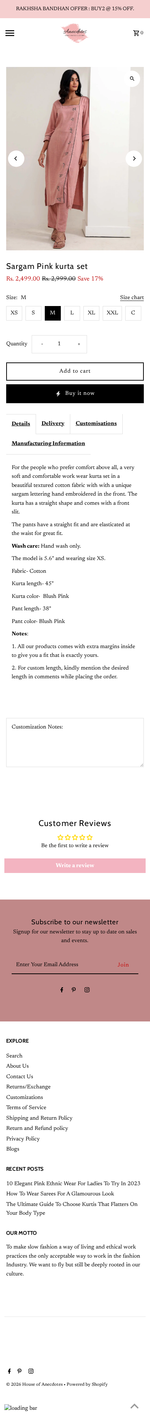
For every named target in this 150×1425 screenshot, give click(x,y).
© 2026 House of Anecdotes (35, 1384)
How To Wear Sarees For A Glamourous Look (60, 1194)
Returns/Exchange (28, 1087)
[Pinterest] (74, 991)
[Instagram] (87, 991)
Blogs (12, 1149)
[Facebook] (61, 991)
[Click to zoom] (132, 79)
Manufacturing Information (48, 443)
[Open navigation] (30, 33)
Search (14, 1056)
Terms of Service (26, 1108)
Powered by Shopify (87, 1384)
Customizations (24, 1097)
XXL (112, 313)
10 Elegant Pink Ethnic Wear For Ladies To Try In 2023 (73, 1184)
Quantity (16, 344)
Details (21, 424)
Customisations (96, 423)
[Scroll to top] (134, 1406)
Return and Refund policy (37, 1128)
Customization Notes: (37, 727)
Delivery (53, 423)
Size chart (132, 298)
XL (91, 313)
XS (14, 313)
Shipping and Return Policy (39, 1118)
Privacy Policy (23, 1139)
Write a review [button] (75, 866)
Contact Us (19, 1077)
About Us (17, 1066)
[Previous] (16, 158)
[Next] (134, 158)
